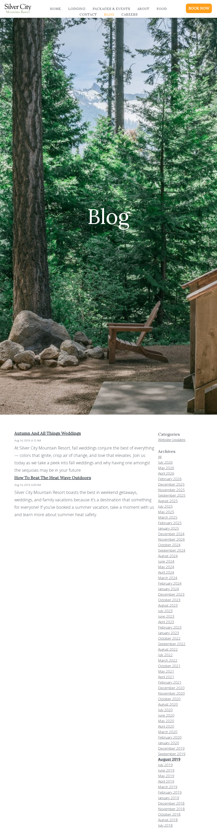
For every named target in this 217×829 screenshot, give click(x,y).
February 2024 (170, 583)
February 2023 (170, 627)
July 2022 (165, 654)
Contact (88, 14)
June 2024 (166, 561)
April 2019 (166, 781)
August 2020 (168, 704)
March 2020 (167, 731)
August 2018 (168, 819)
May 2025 (166, 511)
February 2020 (170, 737)
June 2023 (166, 616)
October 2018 (169, 814)
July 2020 (165, 709)
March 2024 (167, 577)
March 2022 (167, 660)
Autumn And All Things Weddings (47, 433)
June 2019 (166, 770)
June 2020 (166, 715)
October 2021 (169, 665)
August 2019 (169, 759)
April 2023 (166, 621)
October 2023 (169, 599)
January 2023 (168, 632)
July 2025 (165, 506)
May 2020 (166, 720)
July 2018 (165, 825)
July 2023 (165, 610)
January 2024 (168, 588)
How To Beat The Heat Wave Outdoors (52, 477)
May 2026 (166, 467)
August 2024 (168, 555)
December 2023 (171, 594)
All (159, 456)
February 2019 (170, 792)
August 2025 (168, 500)
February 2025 (170, 522)
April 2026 (166, 473)
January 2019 (168, 797)
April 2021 (166, 676)
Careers (129, 14)
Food (162, 9)
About (143, 9)
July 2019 (165, 764)
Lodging (76, 9)
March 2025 (167, 517)
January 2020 (168, 742)
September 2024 (171, 550)
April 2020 (166, 726)
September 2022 (171, 643)
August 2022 (168, 649)
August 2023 (168, 605)
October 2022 (169, 638)
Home (55, 9)
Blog (109, 14)
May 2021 (166, 671)
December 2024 (171, 533)
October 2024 (169, 544)
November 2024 (171, 539)
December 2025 (171, 484)
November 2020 (171, 693)
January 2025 (168, 528)
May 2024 (166, 566)
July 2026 (165, 462)
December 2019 (171, 748)
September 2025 (171, 495)
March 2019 (167, 786)
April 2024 (166, 572)
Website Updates (171, 439)
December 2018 (171, 803)
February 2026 (170, 478)
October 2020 (169, 698)
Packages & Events (111, 9)
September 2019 (171, 753)
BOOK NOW (199, 8)
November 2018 (171, 808)
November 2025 (171, 489)
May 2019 (166, 775)
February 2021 (170, 682)
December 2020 (171, 687)
